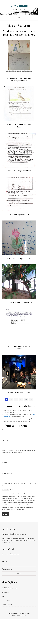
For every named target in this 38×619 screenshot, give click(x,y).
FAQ (3, 596)
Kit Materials (5, 592)
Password (5, 561)
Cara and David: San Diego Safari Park (19, 125)
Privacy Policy (6, 600)
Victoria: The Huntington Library (19, 302)
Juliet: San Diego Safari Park (19, 214)
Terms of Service (7, 604)
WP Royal (23, 615)
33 (26, 399)
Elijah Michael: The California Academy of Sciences (19, 79)
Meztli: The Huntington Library (19, 258)
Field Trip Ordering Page (9, 588)
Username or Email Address (10, 554)
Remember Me (7, 569)
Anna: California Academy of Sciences (19, 347)
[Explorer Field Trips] (19, 5)
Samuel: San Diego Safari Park (19, 171)
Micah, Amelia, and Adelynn (19, 392)
